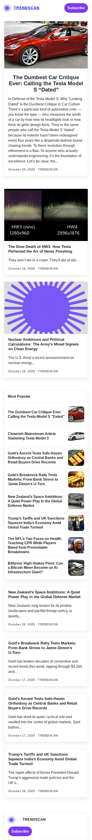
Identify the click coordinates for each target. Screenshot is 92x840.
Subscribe (76, 8)
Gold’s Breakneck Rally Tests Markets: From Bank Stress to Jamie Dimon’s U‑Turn (33, 479)
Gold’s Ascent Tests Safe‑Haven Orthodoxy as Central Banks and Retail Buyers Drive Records (35, 457)
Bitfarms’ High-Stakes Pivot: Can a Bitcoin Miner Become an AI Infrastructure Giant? (35, 567)
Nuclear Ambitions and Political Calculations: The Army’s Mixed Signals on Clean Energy (43, 344)
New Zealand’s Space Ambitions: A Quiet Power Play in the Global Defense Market (35, 501)
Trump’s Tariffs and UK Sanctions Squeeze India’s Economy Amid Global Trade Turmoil (36, 522)
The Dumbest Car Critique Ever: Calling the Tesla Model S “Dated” (46, 83)
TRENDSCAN (27, 8)
